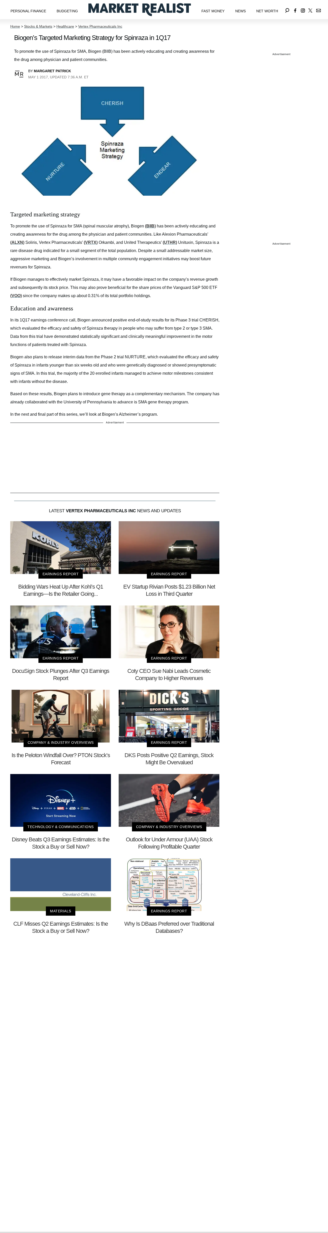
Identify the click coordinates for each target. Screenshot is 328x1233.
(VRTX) (91, 242)
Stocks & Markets (38, 26)
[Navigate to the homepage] (139, 9)
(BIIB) (150, 226)
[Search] (287, 9)
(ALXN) (17, 242)
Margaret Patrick (52, 71)
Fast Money (212, 11)
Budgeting (67, 11)
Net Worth (267, 11)
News (240, 11)
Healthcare (65, 26)
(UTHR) (170, 242)
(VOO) (16, 296)
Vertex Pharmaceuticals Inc (100, 26)
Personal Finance (28, 11)
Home (15, 26)
